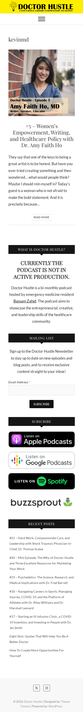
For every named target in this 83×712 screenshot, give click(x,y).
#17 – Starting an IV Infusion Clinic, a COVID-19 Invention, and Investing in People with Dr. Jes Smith (41, 622)
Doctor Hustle (33, 701)
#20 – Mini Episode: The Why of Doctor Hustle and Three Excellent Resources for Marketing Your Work (41, 563)
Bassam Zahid (25, 301)
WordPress (55, 706)
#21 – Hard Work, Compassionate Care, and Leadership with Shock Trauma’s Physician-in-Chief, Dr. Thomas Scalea (41, 543)
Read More (41, 217)
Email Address (19, 382)
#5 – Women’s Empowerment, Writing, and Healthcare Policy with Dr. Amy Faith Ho (41, 135)
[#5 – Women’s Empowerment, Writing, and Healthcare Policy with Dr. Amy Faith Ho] (41, 82)
